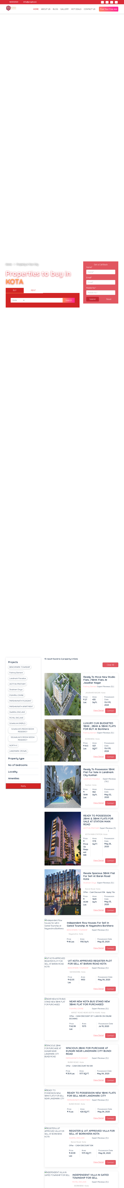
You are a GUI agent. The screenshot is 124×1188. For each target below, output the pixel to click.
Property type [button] (16, 758)
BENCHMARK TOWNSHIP (19, 667)
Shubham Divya (15, 689)
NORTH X (13, 745)
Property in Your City (27, 264)
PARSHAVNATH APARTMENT (21, 706)
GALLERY (64, 9)
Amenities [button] (13, 778)
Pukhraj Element (16, 672)
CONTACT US (89, 9)
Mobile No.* (91, 288)
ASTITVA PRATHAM (17, 684)
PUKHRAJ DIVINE (16, 695)
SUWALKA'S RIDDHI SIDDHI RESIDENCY (22, 730)
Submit (92, 299)
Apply (23, 786)
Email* (89, 277)
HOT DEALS (76, 9)
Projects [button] (13, 662)
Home (9, 264)
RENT (33, 290)
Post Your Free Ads (108, 9)
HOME (36, 9)
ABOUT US (45, 9)
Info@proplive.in (30, 2)
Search (69, 300)
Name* (89, 267)
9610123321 (13, 2)
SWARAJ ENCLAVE (17, 712)
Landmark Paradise (17, 678)
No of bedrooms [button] (17, 765)
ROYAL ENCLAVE (16, 718)
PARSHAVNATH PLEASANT (20, 701)
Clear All (110, 665)
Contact (110, 710)
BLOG (55, 9)
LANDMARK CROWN (18, 751)
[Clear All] (110, 667)
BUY (14, 290)
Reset (108, 299)
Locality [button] (12, 771)
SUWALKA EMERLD (17, 723)
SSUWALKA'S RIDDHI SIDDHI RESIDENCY (22, 738)
